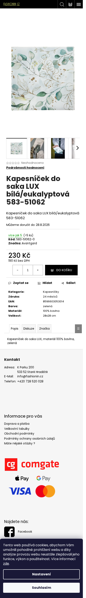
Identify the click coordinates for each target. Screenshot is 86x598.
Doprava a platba (16, 424)
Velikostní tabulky (16, 429)
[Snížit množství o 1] (18, 270)
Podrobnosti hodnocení (25, 168)
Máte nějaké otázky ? (19, 443)
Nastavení (41, 574)
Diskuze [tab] (28, 328)
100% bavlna (51, 311)
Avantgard (29, 243)
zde (6, 563)
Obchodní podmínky (19, 433)
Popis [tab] (14, 328)
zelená (47, 306)
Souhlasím (41, 587)
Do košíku (64, 270)
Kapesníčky (51, 292)
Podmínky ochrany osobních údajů (29, 438)
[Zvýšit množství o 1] (38, 270)
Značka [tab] (44, 328)
